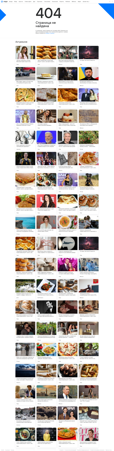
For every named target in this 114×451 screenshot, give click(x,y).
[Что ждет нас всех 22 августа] (89, 56)
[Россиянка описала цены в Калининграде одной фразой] (25, 416)
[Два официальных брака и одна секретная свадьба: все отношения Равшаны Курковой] (46, 204)
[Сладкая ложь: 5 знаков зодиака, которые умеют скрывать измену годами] (25, 331)
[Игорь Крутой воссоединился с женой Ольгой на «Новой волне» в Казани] (89, 98)
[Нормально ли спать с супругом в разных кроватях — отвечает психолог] (67, 331)
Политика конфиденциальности (83, 450)
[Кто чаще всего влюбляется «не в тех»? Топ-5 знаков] (89, 395)
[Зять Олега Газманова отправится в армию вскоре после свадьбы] (46, 141)
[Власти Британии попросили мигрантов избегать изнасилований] (46, 395)
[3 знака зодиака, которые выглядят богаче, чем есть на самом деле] (89, 353)
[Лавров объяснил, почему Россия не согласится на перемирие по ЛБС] (67, 395)
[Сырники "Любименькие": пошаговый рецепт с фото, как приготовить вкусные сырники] (89, 162)
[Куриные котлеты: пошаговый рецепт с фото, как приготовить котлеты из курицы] (25, 204)
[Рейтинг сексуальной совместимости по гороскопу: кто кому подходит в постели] (89, 225)
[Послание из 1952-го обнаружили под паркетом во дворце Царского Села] (89, 119)
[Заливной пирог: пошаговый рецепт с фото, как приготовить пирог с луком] (25, 183)
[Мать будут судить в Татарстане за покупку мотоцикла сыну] (25, 77)
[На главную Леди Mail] (5, 1)
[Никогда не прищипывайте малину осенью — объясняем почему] (89, 141)
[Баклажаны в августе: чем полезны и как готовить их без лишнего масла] (46, 289)
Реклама (12, 450)
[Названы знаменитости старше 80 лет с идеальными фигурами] (67, 141)
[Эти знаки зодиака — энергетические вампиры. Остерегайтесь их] (46, 119)
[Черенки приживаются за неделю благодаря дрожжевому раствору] (46, 331)
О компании (7, 450)
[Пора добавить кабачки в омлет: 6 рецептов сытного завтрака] (67, 225)
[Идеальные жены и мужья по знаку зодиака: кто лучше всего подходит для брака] (46, 247)
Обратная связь (108, 450)
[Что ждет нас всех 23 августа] (89, 247)
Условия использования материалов (97, 450)
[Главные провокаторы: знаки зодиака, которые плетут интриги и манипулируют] (25, 395)
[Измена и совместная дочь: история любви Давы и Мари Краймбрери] (67, 268)
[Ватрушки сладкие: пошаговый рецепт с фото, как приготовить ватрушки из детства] (89, 204)
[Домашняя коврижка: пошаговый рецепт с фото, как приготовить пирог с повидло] (67, 204)
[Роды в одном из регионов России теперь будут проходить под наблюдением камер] (89, 268)
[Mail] (2, 1)
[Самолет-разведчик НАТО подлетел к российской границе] (67, 247)
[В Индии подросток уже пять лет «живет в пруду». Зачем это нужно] (25, 289)
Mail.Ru (2, 450)
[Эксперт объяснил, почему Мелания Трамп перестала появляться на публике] (25, 56)
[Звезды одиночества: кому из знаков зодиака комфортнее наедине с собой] (89, 331)
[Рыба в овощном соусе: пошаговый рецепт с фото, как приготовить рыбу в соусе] (67, 438)
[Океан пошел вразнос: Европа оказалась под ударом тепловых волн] (25, 225)
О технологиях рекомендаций (70, 450)
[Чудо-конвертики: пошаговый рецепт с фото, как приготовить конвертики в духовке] (46, 56)
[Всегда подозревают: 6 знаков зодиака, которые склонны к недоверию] (67, 310)
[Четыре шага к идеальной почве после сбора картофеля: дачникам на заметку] (46, 416)
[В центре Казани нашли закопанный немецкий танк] (67, 162)
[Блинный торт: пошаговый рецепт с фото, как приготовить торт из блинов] (89, 416)
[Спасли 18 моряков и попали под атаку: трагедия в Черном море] (25, 374)
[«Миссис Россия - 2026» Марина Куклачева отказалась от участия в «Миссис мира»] (46, 162)
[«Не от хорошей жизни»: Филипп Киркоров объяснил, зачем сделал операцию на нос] (25, 119)
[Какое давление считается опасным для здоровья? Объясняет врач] (25, 141)
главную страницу (50, 33)
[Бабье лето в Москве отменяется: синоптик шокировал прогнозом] (25, 353)
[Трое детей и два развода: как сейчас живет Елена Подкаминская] (46, 225)
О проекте (62, 450)
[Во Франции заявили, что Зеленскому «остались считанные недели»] (89, 77)
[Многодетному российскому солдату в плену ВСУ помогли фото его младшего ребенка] (67, 56)
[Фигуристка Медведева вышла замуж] (67, 416)
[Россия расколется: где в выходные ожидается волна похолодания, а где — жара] (89, 183)
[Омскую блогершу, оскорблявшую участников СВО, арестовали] (89, 289)
